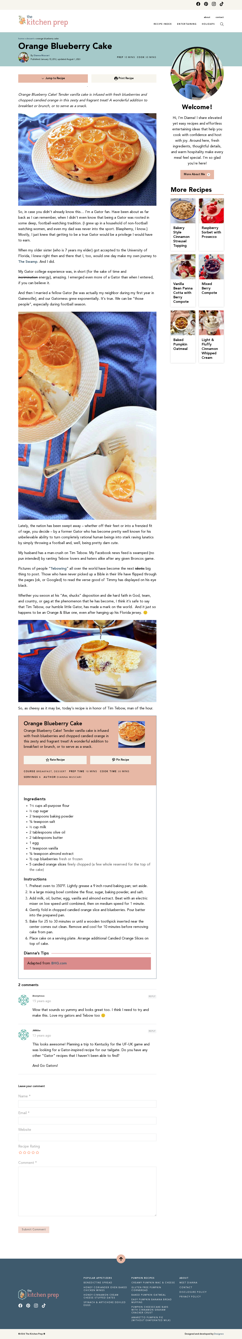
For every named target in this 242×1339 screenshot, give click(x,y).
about (207, 17)
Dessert (30, 39)
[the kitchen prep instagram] (214, 5)
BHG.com (59, 963)
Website (24, 1130)
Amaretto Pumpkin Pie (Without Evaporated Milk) (151, 1319)
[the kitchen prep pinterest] (206, 5)
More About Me (194, 174)
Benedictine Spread (98, 1283)
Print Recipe (126, 78)
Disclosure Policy (193, 1292)
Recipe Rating (29, 1146)
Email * (24, 1113)
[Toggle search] (222, 24)
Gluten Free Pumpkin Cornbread (146, 1289)
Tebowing (58, 569)
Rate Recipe (57, 760)
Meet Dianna (188, 1283)
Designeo (219, 1334)
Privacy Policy (190, 1297)
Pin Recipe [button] (122, 760)
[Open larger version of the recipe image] (131, 734)
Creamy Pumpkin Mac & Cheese (153, 1283)
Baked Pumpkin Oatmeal (148, 1295)
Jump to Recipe (55, 78)
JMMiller (36, 1031)
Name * (24, 1096)
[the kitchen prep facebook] (198, 5)
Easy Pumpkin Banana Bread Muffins (151, 1301)
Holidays (208, 24)
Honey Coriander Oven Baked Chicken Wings (105, 1289)
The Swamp (27, 262)
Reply (152, 997)
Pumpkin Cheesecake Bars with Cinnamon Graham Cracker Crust (149, 1310)
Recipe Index (163, 24)
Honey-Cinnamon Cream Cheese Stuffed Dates (101, 1296)
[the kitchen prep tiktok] (222, 5)
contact (220, 17)
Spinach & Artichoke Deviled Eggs (105, 1303)
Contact (185, 1288)
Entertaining (187, 24)
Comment (27, 1163)
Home (21, 39)
